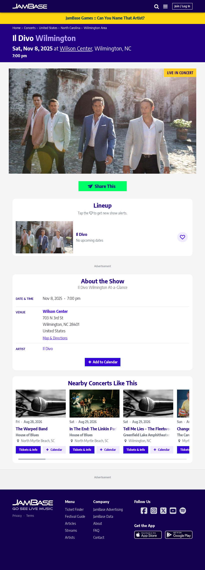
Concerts (30, 28)
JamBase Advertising (108, 509)
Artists (70, 537)
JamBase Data (103, 516)
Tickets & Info (28, 450)
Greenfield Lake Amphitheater (146, 435)
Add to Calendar (105, 362)
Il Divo (48, 348)
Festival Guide (75, 516)
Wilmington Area (95, 28)
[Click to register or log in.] (182, 237)
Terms (30, 516)
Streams (71, 530)
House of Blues (27, 435)
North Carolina (70, 28)
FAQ (96, 530)
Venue (21, 312)
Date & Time (25, 298)
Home (16, 28)
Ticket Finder (74, 509)
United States (48, 28)
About (97, 523)
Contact (98, 537)
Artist (20, 349)
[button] (156, 6)
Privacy (17, 516)
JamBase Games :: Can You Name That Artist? (105, 17)
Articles (70, 523)
